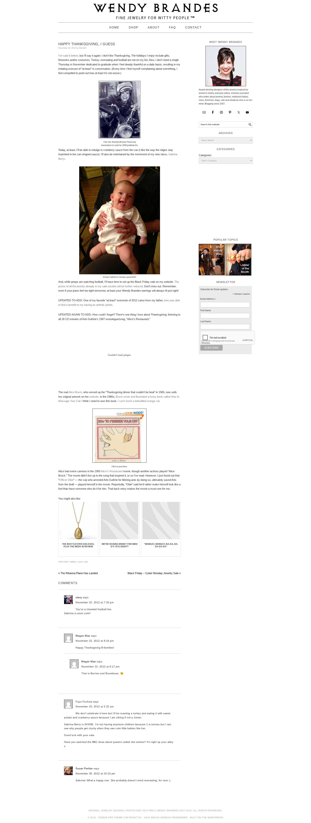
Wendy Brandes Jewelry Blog (155, 9)
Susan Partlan (84, 768)
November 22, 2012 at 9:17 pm (100, 666)
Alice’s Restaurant (111, 471)
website (93, 396)
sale (86, 562)
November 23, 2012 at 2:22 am (95, 706)
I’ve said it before (68, 55)
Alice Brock (75, 392)
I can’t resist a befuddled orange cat (138, 400)
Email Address (208, 299)
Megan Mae (83, 635)
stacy (79, 597)
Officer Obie (66, 479)
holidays (73, 562)
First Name (205, 310)
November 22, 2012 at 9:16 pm (95, 640)
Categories (205, 155)
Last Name (205, 321)
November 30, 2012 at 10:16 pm (95, 773)
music (80, 562)
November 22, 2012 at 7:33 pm (95, 602)
